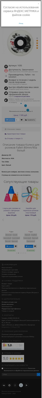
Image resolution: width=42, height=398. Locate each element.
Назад (21, 23)
